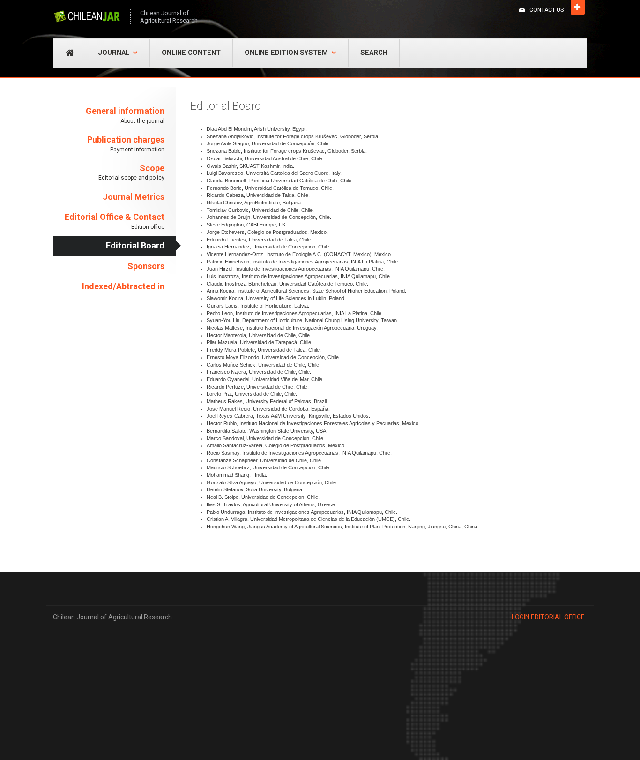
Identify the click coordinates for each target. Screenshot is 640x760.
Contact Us (546, 10)
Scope (131, 172)
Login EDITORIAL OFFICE (548, 617)
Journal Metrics (133, 197)
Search (373, 53)
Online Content (191, 53)
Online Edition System (286, 53)
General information (125, 115)
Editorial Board (135, 245)
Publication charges (125, 144)
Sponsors (145, 266)
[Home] (87, 16)
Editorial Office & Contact (114, 221)
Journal (113, 53)
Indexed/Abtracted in (123, 286)
